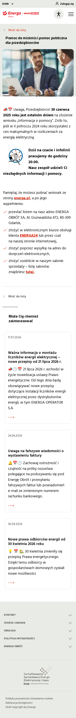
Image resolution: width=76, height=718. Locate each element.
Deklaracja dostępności (19, 703)
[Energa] (20, 14)
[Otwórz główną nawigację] (71, 14)
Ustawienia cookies (42, 699)
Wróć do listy (17, 30)
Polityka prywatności (17, 699)
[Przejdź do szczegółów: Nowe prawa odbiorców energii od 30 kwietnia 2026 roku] (38, 554)
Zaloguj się (67, 4)
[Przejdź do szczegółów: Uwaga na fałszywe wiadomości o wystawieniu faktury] (38, 471)
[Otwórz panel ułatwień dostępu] (59, 14)
